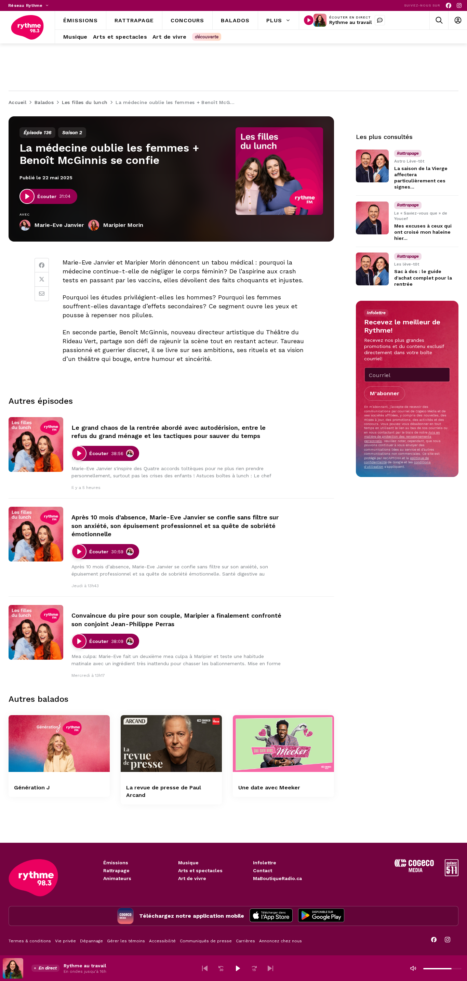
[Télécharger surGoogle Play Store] (321, 916)
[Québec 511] (451, 874)
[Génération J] (59, 743)
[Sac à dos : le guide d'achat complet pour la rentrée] (372, 269)
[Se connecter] (457, 20)
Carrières (245, 941)
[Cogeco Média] (414, 870)
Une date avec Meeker (269, 787)
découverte (206, 36)
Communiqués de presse (206, 941)
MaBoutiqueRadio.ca (277, 878)
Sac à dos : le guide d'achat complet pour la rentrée (423, 278)
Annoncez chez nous (280, 941)
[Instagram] (459, 5)
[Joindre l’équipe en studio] (380, 20)
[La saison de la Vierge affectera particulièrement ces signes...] (372, 166)
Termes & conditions (30, 941)
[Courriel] (42, 294)
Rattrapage (116, 870)
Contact (262, 870)
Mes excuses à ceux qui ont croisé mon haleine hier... (423, 232)
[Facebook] (448, 5)
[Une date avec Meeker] (283, 743)
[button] (205, 968)
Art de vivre (192, 878)
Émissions (115, 862)
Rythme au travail (350, 22)
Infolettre (264, 862)
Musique (188, 862)
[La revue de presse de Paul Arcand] (171, 743)
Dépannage (91, 941)
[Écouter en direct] (308, 20)
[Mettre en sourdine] (413, 968)
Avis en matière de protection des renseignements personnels (402, 436)
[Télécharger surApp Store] (271, 916)
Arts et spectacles (200, 870)
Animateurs (117, 878)
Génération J (32, 787)
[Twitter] (42, 279)
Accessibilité (162, 941)
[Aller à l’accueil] (27, 27)
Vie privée (65, 941)
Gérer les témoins (126, 941)
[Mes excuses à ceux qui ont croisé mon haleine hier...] (372, 218)
